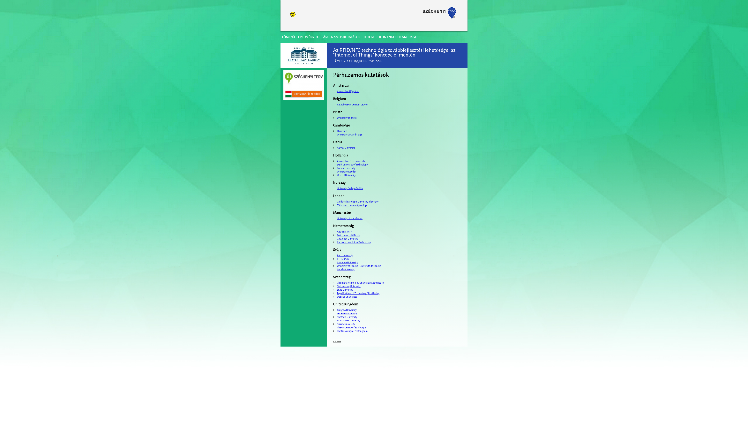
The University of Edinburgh (351, 327)
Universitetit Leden (346, 171)
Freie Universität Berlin (348, 235)
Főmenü (288, 37)
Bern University (345, 255)
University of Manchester (350, 218)
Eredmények (308, 37)
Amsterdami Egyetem (348, 91)
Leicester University (347, 313)
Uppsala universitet (347, 296)
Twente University (346, 168)
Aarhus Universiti (346, 147)
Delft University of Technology (352, 164)
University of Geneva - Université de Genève (359, 266)
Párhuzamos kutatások (341, 37)
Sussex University (346, 324)
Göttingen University (347, 238)
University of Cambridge (349, 134)
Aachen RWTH (344, 231)
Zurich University (346, 269)
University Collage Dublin (350, 188)
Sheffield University (347, 317)
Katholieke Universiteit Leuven (352, 104)
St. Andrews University (348, 320)
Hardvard (342, 131)
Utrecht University (346, 175)
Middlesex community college (352, 205)
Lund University (345, 289)
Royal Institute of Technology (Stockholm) (358, 293)
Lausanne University (347, 262)
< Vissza (337, 341)
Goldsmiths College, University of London (358, 201)
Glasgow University (347, 310)
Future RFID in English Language (390, 37)
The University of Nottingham (352, 331)
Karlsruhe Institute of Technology (354, 242)
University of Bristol (347, 117)
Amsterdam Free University (351, 161)
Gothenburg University (349, 286)
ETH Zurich (343, 259)
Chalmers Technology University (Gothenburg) (361, 282)
